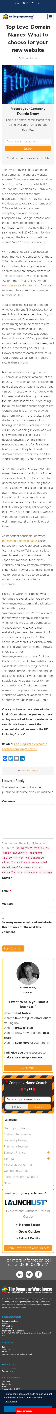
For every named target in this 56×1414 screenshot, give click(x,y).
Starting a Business (16, 1128)
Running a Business (16, 1146)
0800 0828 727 (31, 3)
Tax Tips (9, 1158)
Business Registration (17, 1134)
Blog (4, 1386)
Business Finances (15, 1152)
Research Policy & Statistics (21, 1177)
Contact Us (6, 1384)
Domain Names (8, 1371)
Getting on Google (16, 1170)
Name (7, 878)
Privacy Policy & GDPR (11, 1389)
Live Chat (6, 1382)
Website (7, 904)
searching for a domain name (21, 285)
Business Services (9, 1369)
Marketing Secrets (29, 770)
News (7, 1183)
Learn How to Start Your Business (28, 1248)
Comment (8, 801)
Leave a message (24, 1411)
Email (6, 891)
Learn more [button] (11, 1401)
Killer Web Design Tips (18, 1164)
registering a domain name (19, 541)
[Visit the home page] (18, 16)
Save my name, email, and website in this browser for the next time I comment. (27, 927)
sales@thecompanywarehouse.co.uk (17, 1354)
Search (28, 149)
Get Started (28, 1068)
